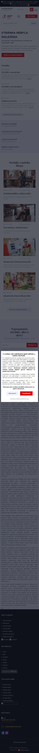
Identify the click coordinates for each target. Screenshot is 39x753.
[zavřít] (35, 354)
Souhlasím (26, 393)
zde (28, 399)
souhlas (31, 380)
